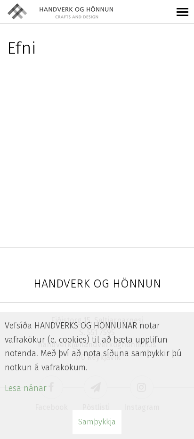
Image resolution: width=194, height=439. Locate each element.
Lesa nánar (26, 388)
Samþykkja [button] (97, 422)
